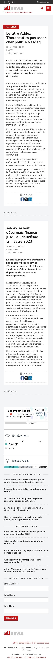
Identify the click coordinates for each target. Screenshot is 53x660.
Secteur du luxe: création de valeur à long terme (25, 490)
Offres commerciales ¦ (23, 643)
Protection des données (37, 657)
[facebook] (22, 198)
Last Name (9, 606)
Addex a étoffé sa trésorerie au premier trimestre (24, 542)
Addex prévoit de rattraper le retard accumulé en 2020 (22, 561)
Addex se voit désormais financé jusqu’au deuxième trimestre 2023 (25, 532)
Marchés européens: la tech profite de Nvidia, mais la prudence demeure (23, 518)
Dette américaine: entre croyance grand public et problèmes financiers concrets (24, 480)
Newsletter (44, 2)
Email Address (11, 584)
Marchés (11, 26)
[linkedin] (30, 198)
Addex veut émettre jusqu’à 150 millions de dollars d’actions (26, 551)
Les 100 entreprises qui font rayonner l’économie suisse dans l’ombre (23, 499)
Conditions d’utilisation (17, 657)
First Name (9, 595)
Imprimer (28, 195)
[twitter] (26, 198)
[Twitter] (9, 2)
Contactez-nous (41, 643)
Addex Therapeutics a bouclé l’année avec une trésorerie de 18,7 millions (25, 570)
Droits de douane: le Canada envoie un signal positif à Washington (23, 509)
